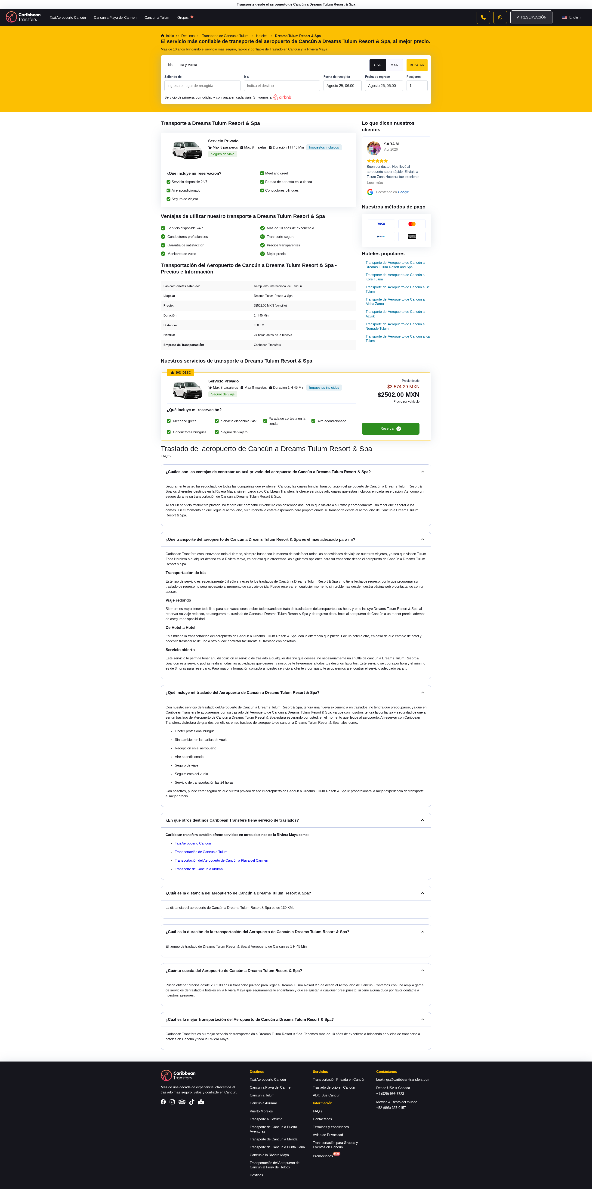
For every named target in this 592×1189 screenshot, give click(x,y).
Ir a (246, 76)
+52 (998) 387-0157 (391, 1108)
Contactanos (322, 1119)
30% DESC (183, 372)
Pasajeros (414, 76)
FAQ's (317, 1111)
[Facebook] (163, 1102)
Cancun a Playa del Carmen (115, 17)
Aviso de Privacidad (328, 1135)
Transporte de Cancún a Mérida (273, 1139)
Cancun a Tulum (157, 17)
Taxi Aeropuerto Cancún (68, 17)
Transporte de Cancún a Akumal (199, 869)
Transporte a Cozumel (266, 1119)
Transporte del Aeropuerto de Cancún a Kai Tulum (398, 339)
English (574, 17)
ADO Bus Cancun (326, 1095)
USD (377, 65)
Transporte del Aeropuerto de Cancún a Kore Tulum (395, 277)
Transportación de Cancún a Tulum (201, 852)
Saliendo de (173, 76)
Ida (170, 65)
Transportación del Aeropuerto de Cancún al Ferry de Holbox (274, 1165)
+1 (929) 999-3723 (390, 1094)
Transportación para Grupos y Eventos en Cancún (335, 1145)
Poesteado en (392, 192)
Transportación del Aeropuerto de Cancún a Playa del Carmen (221, 860)
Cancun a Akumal (263, 1103)
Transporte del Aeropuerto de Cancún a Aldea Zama (395, 302)
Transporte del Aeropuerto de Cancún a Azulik (395, 314)
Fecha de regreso (377, 76)
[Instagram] (172, 1102)
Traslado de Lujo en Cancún (334, 1087)
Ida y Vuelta (188, 65)
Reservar (387, 428)
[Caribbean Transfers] (23, 17)
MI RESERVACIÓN (531, 17)
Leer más (375, 183)
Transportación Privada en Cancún (339, 1079)
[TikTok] (192, 1102)
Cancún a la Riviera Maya (269, 1155)
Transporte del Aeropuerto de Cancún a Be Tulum (398, 289)
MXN (394, 65)
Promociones (323, 1156)
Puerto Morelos (261, 1111)
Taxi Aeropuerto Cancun (193, 843)
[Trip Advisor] (182, 1102)
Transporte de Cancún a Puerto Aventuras (273, 1129)
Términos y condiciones (331, 1127)
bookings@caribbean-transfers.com (403, 1079)
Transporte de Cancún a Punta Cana (277, 1147)
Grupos (183, 17)
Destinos (256, 1175)
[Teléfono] (483, 17)
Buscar (417, 65)
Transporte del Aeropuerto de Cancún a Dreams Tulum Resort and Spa (395, 265)
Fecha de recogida (337, 76)
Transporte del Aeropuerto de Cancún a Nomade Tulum (395, 326)
